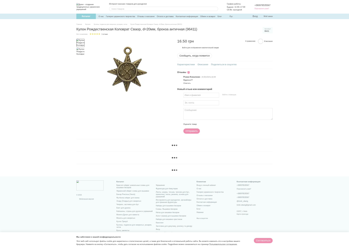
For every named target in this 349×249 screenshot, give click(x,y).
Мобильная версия (86, 199)
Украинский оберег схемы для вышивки (132, 191)
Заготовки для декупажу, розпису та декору (174, 226)
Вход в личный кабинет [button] (206, 185)
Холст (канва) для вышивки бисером (171, 216)
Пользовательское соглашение (223, 244)
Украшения (160, 185)
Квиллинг (160, 223)
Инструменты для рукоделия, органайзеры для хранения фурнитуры (173, 201)
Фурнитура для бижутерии (167, 189)
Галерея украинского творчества (120, 16)
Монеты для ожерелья (125, 218)
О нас (101, 16)
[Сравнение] (239, 16)
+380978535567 (262, 5)
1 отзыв (105, 34)
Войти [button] (184, 48)
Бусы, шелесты (122, 230)
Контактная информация (187, 16)
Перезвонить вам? (262, 9)
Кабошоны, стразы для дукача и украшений (134, 211)
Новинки (200, 212)
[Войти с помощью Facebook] (239, 94)
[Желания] (244, 16)
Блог (220, 16)
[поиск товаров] (216, 9)
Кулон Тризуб (122, 221)
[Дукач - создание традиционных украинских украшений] (90, 185)
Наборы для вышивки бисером (168, 206)
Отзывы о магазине (146, 16)
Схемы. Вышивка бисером (166, 209)
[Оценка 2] (205, 124)
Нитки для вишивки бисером (167, 212)
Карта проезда (242, 214)
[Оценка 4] (214, 124)
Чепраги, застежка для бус (127, 204)
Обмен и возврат (207, 16)
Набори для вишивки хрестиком (169, 219)
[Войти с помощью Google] (243, 94)
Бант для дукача (123, 208)
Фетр (158, 229)
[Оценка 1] (201, 124)
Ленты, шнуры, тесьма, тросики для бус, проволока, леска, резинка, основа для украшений (173, 194)
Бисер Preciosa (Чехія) (125, 194)
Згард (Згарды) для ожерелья (128, 201)
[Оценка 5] (218, 124)
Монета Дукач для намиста (127, 215)
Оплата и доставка (165, 16)
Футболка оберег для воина (127, 198)
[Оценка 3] (210, 124)
